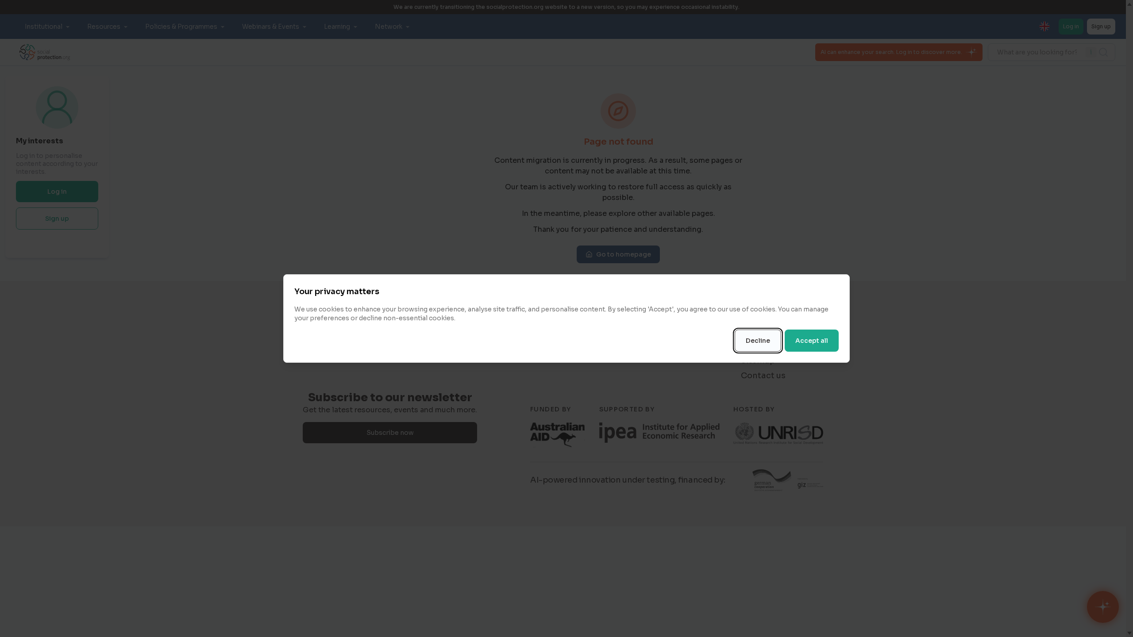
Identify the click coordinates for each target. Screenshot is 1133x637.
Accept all (811, 341)
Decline (758, 341)
